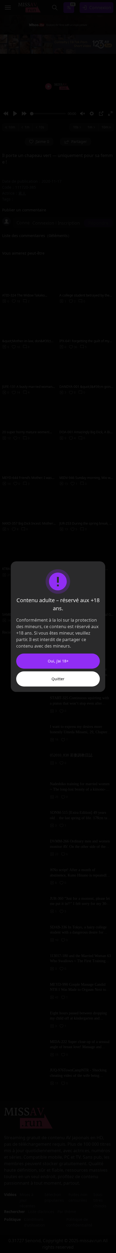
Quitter (58, 678)
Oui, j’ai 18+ (58, 661)
